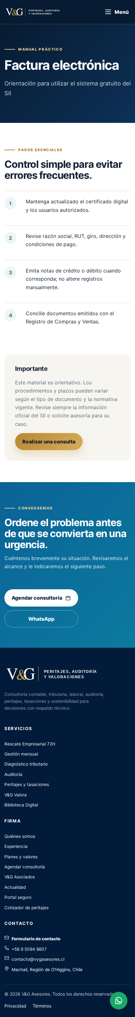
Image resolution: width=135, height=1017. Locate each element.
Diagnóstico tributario (26, 764)
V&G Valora (15, 794)
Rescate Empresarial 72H (29, 743)
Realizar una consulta (48, 441)
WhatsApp (41, 619)
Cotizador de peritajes (26, 907)
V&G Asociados (19, 876)
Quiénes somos (19, 836)
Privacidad (15, 1006)
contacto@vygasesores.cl (38, 959)
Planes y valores (21, 856)
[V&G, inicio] (38, 11)
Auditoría (13, 774)
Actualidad (15, 887)
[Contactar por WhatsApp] (118, 1000)
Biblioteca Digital (21, 804)
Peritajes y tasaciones (26, 784)
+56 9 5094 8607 (29, 949)
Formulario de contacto (36, 938)
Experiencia (16, 846)
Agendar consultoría (37, 598)
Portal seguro (17, 897)
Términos (42, 1006)
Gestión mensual (21, 753)
